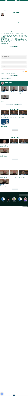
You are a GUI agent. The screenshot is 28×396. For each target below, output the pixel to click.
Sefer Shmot (3, 78)
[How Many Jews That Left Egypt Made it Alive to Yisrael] (5, 123)
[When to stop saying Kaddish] (4, 174)
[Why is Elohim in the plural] (14, 143)
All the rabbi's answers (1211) (18, 104)
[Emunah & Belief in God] (5, 114)
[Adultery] (14, 174)
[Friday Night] (23, 90)
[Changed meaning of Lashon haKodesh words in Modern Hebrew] (14, 114)
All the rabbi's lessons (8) (10, 104)
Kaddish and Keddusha (2, 175)
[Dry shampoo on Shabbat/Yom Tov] (23, 174)
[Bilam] (5, 99)
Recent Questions (14, 169)
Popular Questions (14, 137)
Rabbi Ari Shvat (2, 117)
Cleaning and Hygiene (21, 175)
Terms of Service (13, 73)
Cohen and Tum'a (12, 91)
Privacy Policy (10, 73)
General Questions (8, 78)
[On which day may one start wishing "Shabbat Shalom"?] (4, 153)
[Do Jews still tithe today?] (23, 143)
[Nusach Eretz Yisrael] (5, 90)
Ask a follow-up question (14, 46)
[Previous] (1, 199)
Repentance (11, 175)
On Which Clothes (2, 184)
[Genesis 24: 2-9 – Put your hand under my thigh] (4, 143)
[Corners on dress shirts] (4, 183)
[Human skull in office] (14, 90)
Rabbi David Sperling (2, 156)
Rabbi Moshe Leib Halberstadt (3, 146)
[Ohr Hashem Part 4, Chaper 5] (23, 114)
